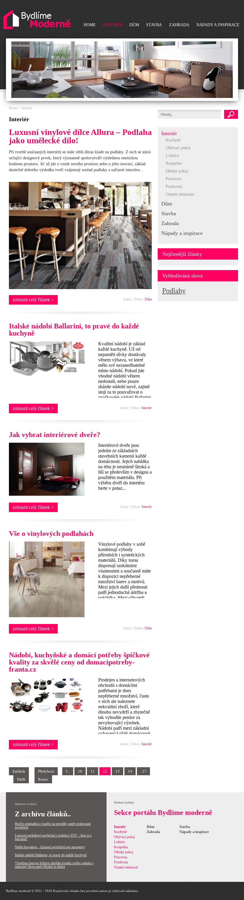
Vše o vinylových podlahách (51, 533)
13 (117, 771)
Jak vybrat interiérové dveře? (54, 435)
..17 (143, 771)
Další (21, 779)
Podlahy (174, 290)
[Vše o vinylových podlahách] (47, 615)
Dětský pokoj (177, 171)
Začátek (18, 771)
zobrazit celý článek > (33, 299)
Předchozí (46, 771)
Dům (134, 25)
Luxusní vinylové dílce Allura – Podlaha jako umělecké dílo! (80, 136)
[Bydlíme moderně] (37, 19)
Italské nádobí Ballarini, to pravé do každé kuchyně (74, 329)
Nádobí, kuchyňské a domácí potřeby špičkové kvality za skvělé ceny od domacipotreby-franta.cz (79, 662)
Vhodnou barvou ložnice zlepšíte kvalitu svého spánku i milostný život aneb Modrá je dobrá (54, 865)
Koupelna (174, 163)
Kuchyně (173, 140)
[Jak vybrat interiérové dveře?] (47, 494)
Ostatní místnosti (180, 194)
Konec (43, 779)
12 (105, 771)
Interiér (112, 25)
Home (90, 25)
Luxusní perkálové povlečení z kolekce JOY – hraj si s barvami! (53, 837)
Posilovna (174, 186)
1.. (68, 771)
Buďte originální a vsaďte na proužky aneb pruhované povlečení (53, 825)
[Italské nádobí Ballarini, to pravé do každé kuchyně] (47, 375)
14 (130, 771)
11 (92, 771)
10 (80, 771)
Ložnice (172, 155)
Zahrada (179, 25)
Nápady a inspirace (218, 25)
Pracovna (173, 179)
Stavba (154, 25)
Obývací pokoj (178, 148)
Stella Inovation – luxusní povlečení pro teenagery (50, 847)
